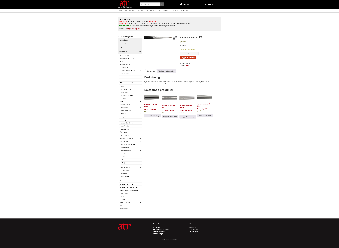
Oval (123, 153)
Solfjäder (124, 163)
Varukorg (185, 4)
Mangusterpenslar (126, 150)
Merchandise (123, 44)
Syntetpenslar (125, 176)
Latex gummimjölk (125, 110)
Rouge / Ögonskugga (126, 138)
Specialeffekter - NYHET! (127, 184)
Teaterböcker (123, 48)
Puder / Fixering (124, 135)
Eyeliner (122, 77)
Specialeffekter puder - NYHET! (129, 187)
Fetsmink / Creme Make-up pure (129, 83)
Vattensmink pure (125, 202)
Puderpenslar (125, 173)
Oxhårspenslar (125, 170)
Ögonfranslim (124, 132)
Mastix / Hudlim (124, 126)
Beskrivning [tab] (151, 71)
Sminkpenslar (124, 141)
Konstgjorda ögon (125, 104)
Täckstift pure (124, 193)
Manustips (141, 10)
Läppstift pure (124, 107)
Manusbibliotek (124, 40)
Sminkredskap (124, 181)
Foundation (123, 98)
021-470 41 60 (193, 232)
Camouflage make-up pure (127, 70)
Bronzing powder (125, 64)
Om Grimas (175, 10)
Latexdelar (123, 113)
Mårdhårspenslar (126, 167)
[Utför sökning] (162, 4)
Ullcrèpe (122, 199)
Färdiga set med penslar (128, 144)
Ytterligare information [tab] (166, 71)
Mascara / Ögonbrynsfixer (127, 123)
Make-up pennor (125, 120)
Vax (121, 205)
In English (184, 10)
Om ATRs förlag (163, 10)
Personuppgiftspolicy (161, 229)
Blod (121, 61)
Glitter (121, 101)
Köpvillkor (156, 227)
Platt (123, 156)
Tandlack (122, 196)
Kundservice (151, 10)
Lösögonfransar (124, 117)
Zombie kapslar (124, 208)
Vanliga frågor (129, 10)
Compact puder (124, 74)
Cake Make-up (124, 67)
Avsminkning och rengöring (128, 58)
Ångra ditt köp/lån (133, 29)
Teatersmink (123, 52)
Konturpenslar (125, 147)
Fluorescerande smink (126, 95)
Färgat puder (123, 80)
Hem (120, 10)
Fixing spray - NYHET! (126, 89)
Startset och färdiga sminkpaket (129, 190)
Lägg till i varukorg (188, 58)
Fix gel (122, 86)
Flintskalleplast (124, 92)
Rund (123, 160)
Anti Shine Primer (125, 55)
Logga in (209, 4)
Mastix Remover (124, 129)
